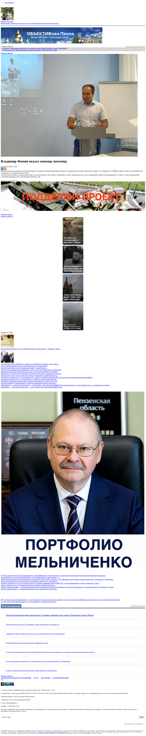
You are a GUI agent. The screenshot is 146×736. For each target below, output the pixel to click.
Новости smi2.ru (7, 53)
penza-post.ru (20, 730)
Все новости (9, 3)
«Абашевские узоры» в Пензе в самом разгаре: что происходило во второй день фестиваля (35, 634)
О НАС (36, 678)
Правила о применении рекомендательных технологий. (53, 732)
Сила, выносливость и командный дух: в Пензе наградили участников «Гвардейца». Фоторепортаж (38, 661)
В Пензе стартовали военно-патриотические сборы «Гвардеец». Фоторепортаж (31, 670)
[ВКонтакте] (2, 169)
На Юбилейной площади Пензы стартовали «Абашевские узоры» (27, 643)
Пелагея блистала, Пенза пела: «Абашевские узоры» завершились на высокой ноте (32, 624)
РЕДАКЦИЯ (45, 678)
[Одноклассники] (5, 169)
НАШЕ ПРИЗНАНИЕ (60, 678)
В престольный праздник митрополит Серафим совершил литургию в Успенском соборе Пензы (50, 615)
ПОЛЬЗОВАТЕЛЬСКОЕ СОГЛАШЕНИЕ (16, 678)
